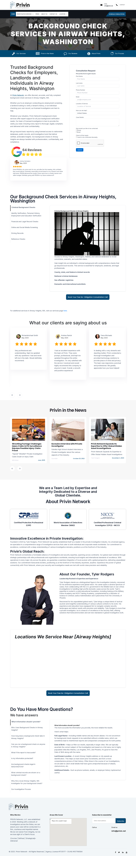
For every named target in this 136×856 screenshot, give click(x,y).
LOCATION (62, 14)
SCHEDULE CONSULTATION (116, 14)
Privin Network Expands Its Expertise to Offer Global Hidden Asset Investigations (106, 446)
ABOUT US (44, 14)
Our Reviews (72, 53)
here (65, 311)
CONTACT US (53, 14)
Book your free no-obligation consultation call (88, 297)
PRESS (37, 14)
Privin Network (18, 95)
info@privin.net (119, 831)
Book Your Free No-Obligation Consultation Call (68, 693)
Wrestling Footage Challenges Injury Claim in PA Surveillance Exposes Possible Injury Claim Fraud (27, 447)
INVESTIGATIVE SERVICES (24, 14)
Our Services (21, 53)
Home (13, 14)
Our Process (119, 53)
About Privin (95, 53)
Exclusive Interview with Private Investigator (67, 445)
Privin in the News (47, 53)
